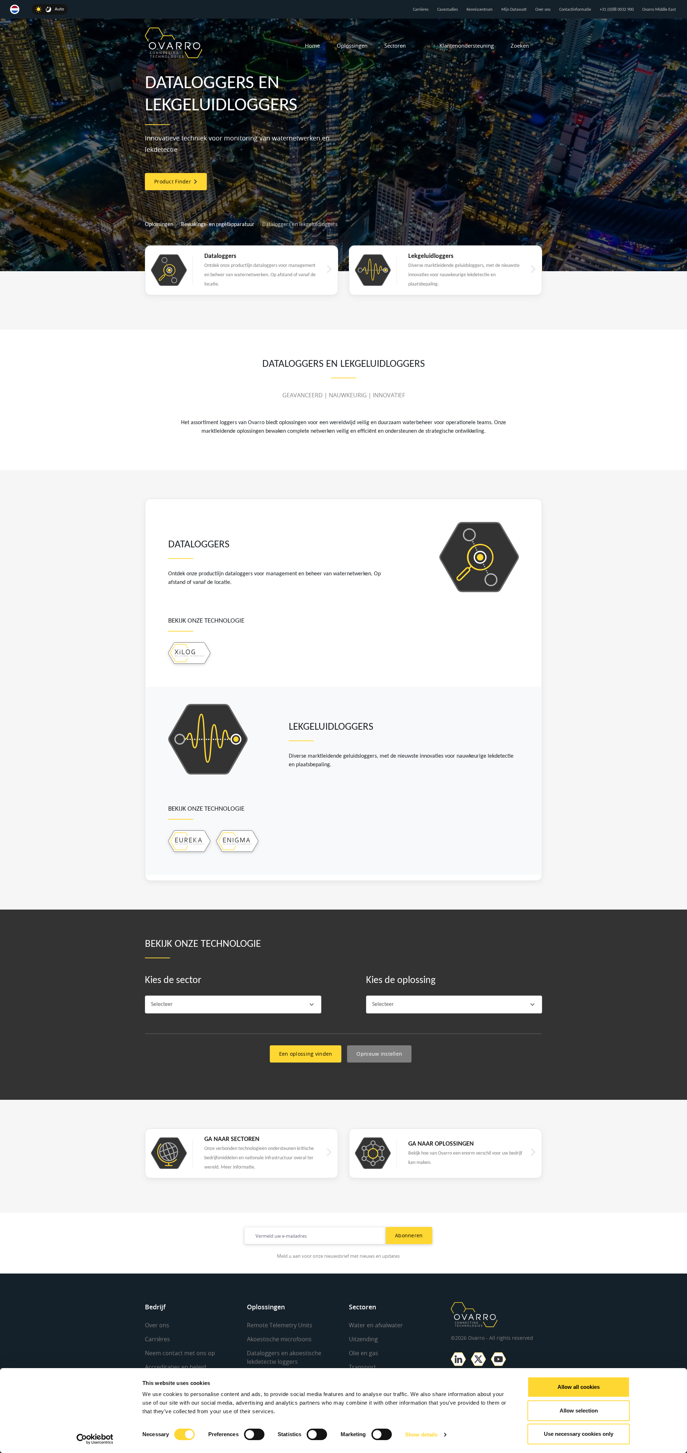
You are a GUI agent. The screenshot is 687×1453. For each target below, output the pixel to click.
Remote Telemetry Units (279, 1325)
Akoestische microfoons (279, 1339)
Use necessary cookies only (578, 1434)
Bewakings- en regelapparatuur (217, 224)
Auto (59, 9)
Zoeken (520, 45)
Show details (421, 1435)
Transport (362, 1367)
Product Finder (174, 181)
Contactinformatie (575, 10)
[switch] (254, 1434)
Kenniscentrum (480, 10)
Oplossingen (352, 45)
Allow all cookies (578, 1387)
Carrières (421, 10)
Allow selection (579, 1411)
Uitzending (363, 1339)
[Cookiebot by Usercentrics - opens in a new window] (95, 1439)
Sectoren (395, 45)
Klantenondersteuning (466, 45)
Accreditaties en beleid (175, 1367)
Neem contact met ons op (180, 1353)
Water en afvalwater (376, 1325)
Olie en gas (363, 1353)
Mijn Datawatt (514, 10)
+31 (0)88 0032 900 (617, 10)
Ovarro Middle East (659, 10)
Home (312, 45)
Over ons (543, 10)
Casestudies (447, 10)
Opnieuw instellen (379, 1053)
